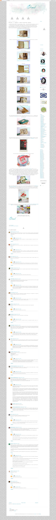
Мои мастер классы (43, 130)
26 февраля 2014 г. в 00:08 (16, 351)
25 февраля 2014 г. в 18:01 (18, 273)
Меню (41, 127)
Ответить (12, 235)
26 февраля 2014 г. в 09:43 (18, 403)
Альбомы (42, 115)
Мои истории (42, 129)
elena (11, 414)
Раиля (11, 338)
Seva (11, 256)
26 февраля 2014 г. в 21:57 (18, 455)
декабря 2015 (41, 156)
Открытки (42, 133)
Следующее (10, 502)
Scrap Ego (42, 147)
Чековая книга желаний (43, 142)
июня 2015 (41, 160)
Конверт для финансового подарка (43, 126)
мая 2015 (41, 161)
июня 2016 (41, 151)
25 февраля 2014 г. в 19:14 (15, 292)
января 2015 (41, 164)
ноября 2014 (41, 166)
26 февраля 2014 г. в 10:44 (15, 414)
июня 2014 (41, 170)
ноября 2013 (41, 176)
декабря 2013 (41, 175)
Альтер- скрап (42, 116)
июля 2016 (41, 150)
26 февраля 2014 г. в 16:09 (16, 443)
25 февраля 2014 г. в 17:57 (18, 249)
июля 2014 (41, 169)
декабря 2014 (41, 165)
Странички (42, 139)
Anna (13, 249)
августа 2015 (41, 159)
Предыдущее (36, 502)
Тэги (41, 140)
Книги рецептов (42, 124)
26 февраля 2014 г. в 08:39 (18, 358)
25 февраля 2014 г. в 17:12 (15, 256)
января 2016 (41, 155)
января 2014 (41, 174)
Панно (41, 135)
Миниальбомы (42, 128)
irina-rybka (12, 351)
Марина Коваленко (13, 427)
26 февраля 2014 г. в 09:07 (18, 384)
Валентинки (42, 119)
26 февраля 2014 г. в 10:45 (18, 427)
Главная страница (23, 502)
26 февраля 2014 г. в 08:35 (18, 344)
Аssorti (27, 153)
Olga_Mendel (12, 314)
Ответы (12, 236)
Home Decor (42, 146)
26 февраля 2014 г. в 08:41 (21, 377)
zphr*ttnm (12, 443)
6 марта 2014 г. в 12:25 (14, 481)
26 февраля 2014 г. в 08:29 (18, 319)
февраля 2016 (41, 154)
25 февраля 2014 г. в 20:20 (17, 314)
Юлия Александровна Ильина (14, 377)
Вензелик (42, 120)
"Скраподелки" (32, 138)
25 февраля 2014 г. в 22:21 (15, 338)
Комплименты (42, 125)
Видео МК (42, 121)
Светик (16, 116)
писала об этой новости (13, 186)
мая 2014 (41, 171)
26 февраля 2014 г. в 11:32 (18, 434)
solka (11, 481)
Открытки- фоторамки (43, 134)
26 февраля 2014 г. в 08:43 (18, 371)
